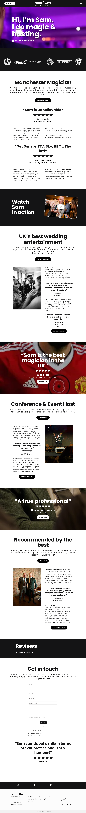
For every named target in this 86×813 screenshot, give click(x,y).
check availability (43, 100)
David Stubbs (53, 610)
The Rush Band (60, 620)
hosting (49, 305)
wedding (60, 171)
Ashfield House (58, 571)
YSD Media (53, 615)
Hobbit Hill (56, 580)
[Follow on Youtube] (71, 804)
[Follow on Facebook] (65, 804)
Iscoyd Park (61, 577)
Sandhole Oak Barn (59, 575)
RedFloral (48, 620)
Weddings (63, 798)
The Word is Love (54, 619)
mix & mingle (60, 303)
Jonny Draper (49, 608)
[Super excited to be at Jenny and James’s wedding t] (60, 777)
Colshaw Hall (54, 573)
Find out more (43, 417)
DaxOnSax (61, 615)
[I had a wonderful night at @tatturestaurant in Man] (8, 777)
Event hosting (64, 800)
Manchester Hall (57, 578)
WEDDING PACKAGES (43, 259)
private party (49, 171)
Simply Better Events (63, 611)
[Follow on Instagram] (62, 804)
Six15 (52, 620)
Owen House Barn (66, 569)
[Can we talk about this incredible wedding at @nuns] (43, 777)
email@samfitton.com (36, 733)
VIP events (63, 799)
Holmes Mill (66, 582)
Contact (63, 802)
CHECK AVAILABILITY (27, 477)
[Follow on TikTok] (68, 804)
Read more (30, 801)
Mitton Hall (64, 580)
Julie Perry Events (50, 613)
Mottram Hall (52, 577)
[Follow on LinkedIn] (73, 804)
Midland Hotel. (49, 584)
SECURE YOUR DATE (58, 331)
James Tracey (59, 608)
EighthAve (61, 610)
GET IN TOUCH (10, 3)
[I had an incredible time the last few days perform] (77, 777)
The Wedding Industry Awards (55, 622)
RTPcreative (30, 217)
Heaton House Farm (54, 582)
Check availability (59, 627)
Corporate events (65, 796)
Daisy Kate (68, 620)
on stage (68, 303)
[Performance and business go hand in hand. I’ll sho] (25, 777)
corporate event (66, 169)
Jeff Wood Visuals (58, 617)
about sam (43, 560)
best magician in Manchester (57, 270)
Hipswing (64, 619)
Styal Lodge (48, 571)
